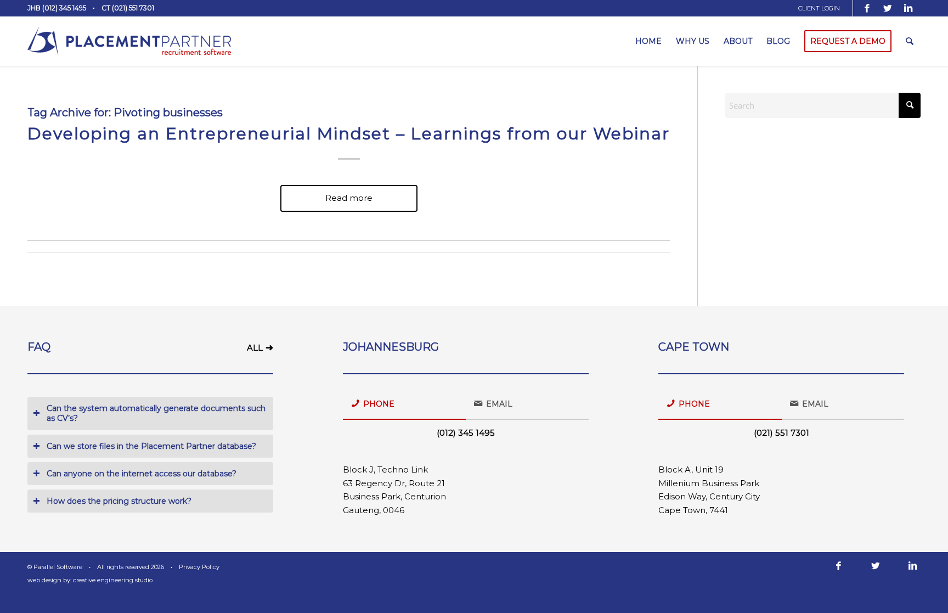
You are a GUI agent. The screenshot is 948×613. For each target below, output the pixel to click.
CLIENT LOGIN (819, 8)
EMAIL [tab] (499, 404)
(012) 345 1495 (466, 433)
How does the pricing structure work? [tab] (119, 501)
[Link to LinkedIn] (908, 8)
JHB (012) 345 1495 (56, 8)
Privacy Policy (199, 567)
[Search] (910, 41)
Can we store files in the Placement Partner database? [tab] (151, 446)
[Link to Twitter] (887, 8)
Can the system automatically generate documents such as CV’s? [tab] (156, 413)
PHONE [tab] (378, 404)
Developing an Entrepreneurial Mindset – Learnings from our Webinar (348, 133)
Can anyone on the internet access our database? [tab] (141, 474)
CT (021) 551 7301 (127, 8)
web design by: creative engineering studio (90, 580)
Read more (349, 198)
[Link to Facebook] (867, 8)
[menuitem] (823, 8)
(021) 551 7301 (781, 433)
